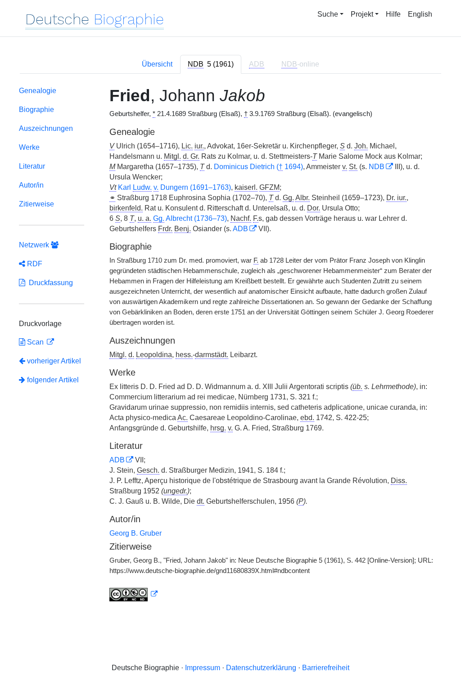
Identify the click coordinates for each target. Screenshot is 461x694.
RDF (33, 264)
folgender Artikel (52, 380)
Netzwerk (35, 245)
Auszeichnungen (46, 128)
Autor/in (31, 185)
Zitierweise (36, 204)
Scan (35, 342)
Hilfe (393, 14)
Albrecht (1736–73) (190, 218)
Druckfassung (49, 283)
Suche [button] (327, 14)
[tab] (210, 64)
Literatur (32, 166)
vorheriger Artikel (54, 361)
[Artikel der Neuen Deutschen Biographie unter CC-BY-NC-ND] (133, 594)
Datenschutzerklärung (261, 668)
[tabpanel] (230, 345)
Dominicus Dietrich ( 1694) (258, 166)
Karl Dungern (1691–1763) (174, 187)
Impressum (202, 668)
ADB (240, 229)
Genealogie (37, 90)
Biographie (36, 109)
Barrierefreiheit (325, 668)
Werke (29, 147)
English (420, 14)
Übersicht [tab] (157, 64)
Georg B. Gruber (135, 533)
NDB (376, 166)
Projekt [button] (362, 14)
